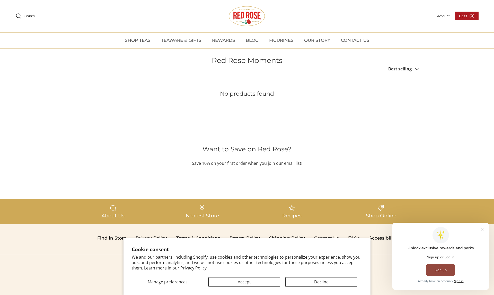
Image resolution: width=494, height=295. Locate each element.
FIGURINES (281, 40)
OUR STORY (317, 40)
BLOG (252, 40)
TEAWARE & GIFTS (181, 40)
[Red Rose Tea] (247, 16)
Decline (321, 282)
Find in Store (111, 238)
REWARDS (223, 40)
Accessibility (383, 238)
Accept (244, 282)
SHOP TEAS (138, 40)
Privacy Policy (193, 268)
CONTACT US (355, 40)
